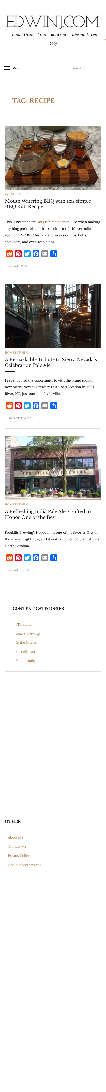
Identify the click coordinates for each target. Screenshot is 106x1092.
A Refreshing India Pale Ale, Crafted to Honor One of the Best (48, 514)
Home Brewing (17, 352)
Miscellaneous (27, 651)
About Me (15, 837)
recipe (56, 222)
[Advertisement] (53, 739)
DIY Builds (24, 624)
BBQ (40, 222)
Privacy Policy (19, 855)
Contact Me (17, 846)
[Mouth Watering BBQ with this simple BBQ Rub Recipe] (53, 157)
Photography (25, 660)
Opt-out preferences (24, 865)
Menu (14, 68)
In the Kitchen (17, 194)
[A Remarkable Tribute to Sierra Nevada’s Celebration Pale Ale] (53, 316)
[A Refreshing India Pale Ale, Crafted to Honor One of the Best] (53, 467)
